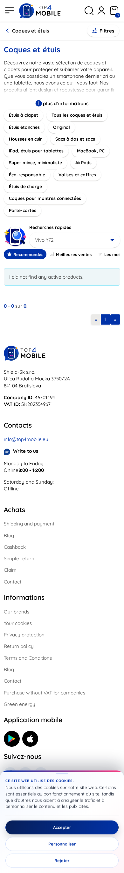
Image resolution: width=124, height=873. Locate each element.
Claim (10, 570)
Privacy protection (24, 635)
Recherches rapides (50, 227)
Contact (12, 582)
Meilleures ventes (74, 254)
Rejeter (62, 860)
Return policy (19, 646)
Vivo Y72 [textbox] (44, 240)
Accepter (62, 827)
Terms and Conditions (28, 658)
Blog (9, 535)
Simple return (19, 558)
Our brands (16, 612)
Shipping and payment (29, 524)
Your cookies (18, 623)
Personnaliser (62, 844)
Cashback (15, 547)
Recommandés (28, 254)
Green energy (19, 704)
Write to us (25, 451)
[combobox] (74, 240)
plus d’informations (65, 103)
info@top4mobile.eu (26, 439)
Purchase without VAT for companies (44, 693)
